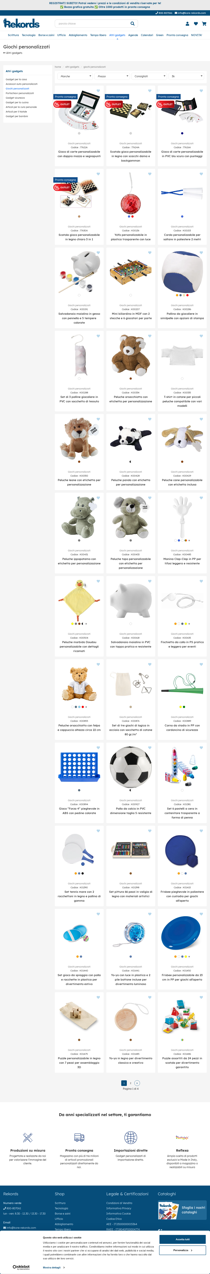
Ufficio (61, 35)
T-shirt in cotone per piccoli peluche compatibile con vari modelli (182, 401)
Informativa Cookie (118, 1213)
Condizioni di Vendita (119, 1203)
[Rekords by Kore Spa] (21, 23)
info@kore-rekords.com (191, 12)
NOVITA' (196, 35)
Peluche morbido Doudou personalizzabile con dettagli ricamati (79, 646)
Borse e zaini (46, 35)
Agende (133, 35)
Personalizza (180, 1250)
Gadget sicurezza (15, 97)
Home (58, 66)
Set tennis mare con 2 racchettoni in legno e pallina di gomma (79, 896)
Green (160, 35)
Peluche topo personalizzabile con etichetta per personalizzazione (131, 563)
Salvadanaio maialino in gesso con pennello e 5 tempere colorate (79, 318)
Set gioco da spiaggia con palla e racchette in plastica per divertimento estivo (79, 979)
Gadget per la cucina (17, 102)
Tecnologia (28, 35)
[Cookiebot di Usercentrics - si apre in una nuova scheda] (21, 1267)
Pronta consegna (177, 35)
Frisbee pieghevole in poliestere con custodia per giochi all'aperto (182, 896)
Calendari (147, 35)
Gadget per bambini (17, 116)
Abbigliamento (78, 35)
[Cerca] (132, 24)
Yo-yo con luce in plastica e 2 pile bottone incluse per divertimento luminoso (130, 979)
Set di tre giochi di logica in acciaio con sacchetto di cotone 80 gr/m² (130, 730)
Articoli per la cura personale (21, 107)
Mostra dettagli (52, 1267)
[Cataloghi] (182, 1218)
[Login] (187, 24)
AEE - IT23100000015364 (121, 1224)
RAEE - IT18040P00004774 (123, 1229)
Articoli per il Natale (16, 111)
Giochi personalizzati (17, 88)
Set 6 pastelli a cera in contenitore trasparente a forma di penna (182, 813)
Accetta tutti (183, 1239)
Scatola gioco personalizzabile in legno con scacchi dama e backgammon (130, 156)
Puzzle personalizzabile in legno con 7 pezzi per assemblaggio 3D (79, 1062)
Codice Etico (114, 1218)
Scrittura (13, 35)
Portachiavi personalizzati (20, 93)
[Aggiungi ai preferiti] (98, 91)
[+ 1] (137, 1083)
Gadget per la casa (16, 79)
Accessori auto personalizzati (21, 84)
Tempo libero (98, 35)
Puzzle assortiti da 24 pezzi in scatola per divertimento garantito (182, 1062)
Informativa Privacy (118, 1208)
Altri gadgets (117, 35)
